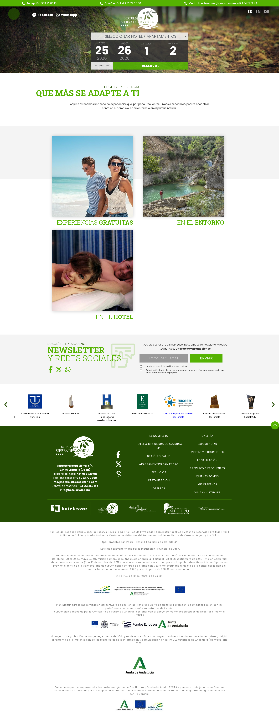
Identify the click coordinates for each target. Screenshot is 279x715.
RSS (225, 532)
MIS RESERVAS (207, 484)
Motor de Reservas (195, 532)
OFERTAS (159, 488)
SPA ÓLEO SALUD (158, 456)
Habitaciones (147, 44)
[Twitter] (58, 370)
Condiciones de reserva (92, 532)
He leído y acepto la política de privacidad (167, 366)
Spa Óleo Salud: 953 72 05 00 (123, 3)
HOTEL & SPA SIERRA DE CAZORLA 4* (159, 446)
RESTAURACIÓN (159, 480)
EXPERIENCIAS (207, 444)
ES (249, 11)
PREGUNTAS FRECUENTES (207, 468)
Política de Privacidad (140, 532)
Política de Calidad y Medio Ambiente (84, 535)
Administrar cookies (168, 532)
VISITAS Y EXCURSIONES (207, 452)
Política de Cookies (62, 532)
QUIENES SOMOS (207, 476)
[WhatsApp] (68, 370)
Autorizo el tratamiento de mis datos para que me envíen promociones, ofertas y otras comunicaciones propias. (186, 371)
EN (258, 11)
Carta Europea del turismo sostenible (142, 415)
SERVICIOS (159, 472)
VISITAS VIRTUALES (207, 492)
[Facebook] (50, 370)
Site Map (215, 532)
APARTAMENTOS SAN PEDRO (159, 464)
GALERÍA (207, 436)
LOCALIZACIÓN (207, 460)
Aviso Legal (116, 532)
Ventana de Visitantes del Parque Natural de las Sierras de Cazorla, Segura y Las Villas (164, 535)
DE (266, 11)
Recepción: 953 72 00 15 (42, 3)
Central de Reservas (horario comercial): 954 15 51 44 (223, 3)
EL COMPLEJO (158, 436)
